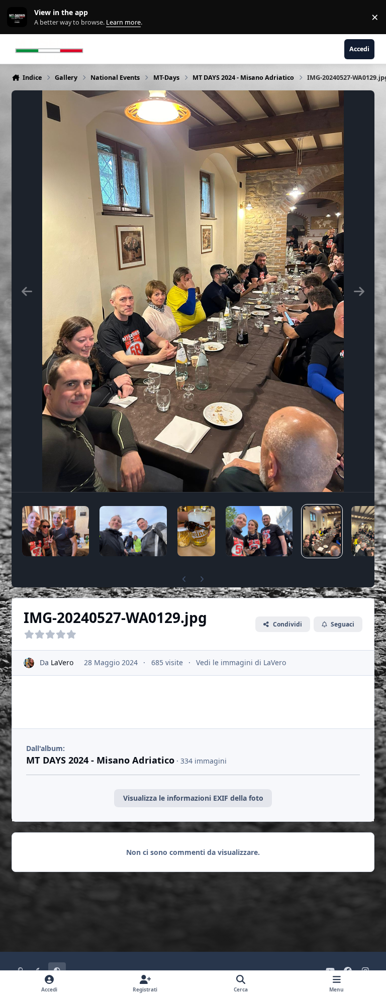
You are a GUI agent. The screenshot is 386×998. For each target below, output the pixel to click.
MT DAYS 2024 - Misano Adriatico (100, 760)
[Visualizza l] (55, 531)
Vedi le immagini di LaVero (241, 662)
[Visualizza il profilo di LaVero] (29, 663)
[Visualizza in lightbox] (193, 291)
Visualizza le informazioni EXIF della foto (193, 798)
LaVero (62, 662)
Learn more (19, 17)
